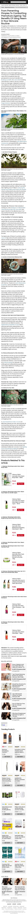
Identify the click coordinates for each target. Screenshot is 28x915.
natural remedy (8, 362)
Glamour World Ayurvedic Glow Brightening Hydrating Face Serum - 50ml (18, 527)
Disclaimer (4, 907)
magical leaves (5, 103)
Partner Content (18, 909)
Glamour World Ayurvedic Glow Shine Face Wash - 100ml (18, 632)
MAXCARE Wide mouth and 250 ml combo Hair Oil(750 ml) (20, 837)
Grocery (24, 5)
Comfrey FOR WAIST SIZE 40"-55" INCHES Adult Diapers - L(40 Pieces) (7, 866)
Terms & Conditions (9, 909)
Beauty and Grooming (9, 7)
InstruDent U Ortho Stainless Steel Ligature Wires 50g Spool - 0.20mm (20, 751)
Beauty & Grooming (12, 5)
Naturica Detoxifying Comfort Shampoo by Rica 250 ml (7, 751)
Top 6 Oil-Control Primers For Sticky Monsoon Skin (17, 695)
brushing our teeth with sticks (10, 79)
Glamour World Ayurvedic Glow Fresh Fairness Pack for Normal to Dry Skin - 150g (18, 555)
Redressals (20, 907)
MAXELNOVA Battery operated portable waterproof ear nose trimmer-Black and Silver (20, 779)
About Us (5, 906)
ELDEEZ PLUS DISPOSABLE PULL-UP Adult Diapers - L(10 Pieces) (7, 837)
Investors (15, 907)
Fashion (21, 5)
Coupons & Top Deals (4, 5)
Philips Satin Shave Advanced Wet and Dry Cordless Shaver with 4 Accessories (20, 808)
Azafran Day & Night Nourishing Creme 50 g (19, 866)
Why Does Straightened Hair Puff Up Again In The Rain (18, 715)
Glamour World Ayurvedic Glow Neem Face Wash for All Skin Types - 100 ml (18, 501)
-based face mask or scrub (11, 421)
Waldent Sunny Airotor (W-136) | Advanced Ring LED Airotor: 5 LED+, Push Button (7, 779)
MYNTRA (19, 904)
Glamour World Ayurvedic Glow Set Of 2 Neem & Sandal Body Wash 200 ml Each (18, 581)
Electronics (17, 5)
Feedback (9, 907)
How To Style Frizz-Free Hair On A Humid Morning (18, 705)
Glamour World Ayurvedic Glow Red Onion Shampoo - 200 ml (18, 606)
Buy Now (7, 756)
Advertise (10, 906)
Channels (22, 906)
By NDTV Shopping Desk (18, 669)
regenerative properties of (10, 324)
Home (2, 7)
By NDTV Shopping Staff (19, 679)
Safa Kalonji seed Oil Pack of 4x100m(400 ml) (7, 808)
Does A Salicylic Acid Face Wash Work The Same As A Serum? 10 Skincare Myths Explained (18, 666)
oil (3, 238)
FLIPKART (14, 904)
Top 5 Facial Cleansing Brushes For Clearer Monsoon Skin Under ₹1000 (18, 676)
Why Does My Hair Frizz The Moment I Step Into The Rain (20, 888)
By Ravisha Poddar (5, 34)
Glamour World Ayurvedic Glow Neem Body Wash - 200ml (18, 476)
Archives (24, 909)
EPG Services (16, 906)
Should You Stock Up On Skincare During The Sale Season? (19, 685)
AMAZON (9, 904)
